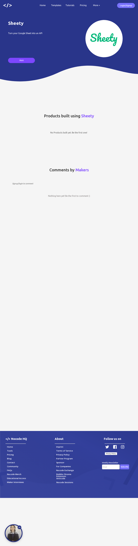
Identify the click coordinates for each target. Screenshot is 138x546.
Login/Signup (126, 5)
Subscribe (125, 467)
